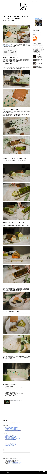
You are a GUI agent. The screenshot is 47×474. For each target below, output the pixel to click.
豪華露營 (34, 51)
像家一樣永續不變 (14, 428)
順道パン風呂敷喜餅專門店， (8, 428)
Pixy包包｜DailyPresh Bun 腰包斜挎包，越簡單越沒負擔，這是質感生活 (39, 63)
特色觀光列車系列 (38, 50)
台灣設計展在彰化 (41, 44)
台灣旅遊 (11, 1)
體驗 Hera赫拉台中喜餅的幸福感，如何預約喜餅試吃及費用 (13, 430)
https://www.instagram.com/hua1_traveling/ (15, 462)
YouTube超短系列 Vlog (8, 464)
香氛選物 (37, 52)
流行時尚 (37, 49)
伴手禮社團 (34, 44)
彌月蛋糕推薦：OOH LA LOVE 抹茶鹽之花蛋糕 (10, 51)
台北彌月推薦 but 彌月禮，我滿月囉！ (10, 435)
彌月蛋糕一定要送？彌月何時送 (8, 49)
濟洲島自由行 (34, 50)
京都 (38, 43)
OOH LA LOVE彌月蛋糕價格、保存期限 (9, 53)
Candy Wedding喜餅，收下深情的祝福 (10, 442)
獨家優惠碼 (42, 50)
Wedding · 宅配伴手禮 (26, 1)
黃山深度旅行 (39, 52)
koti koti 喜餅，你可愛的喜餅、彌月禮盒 (10, 444)
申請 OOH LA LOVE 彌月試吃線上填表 (10, 360)
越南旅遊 (40, 51)
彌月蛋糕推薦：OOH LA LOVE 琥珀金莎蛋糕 (10, 52)
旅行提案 (8, 1)
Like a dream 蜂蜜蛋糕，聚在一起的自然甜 (10, 436)
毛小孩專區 (41, 48)
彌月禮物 (34, 47)
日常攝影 (36, 48)
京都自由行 (40, 43)
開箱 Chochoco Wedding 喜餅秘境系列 (10, 443)
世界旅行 (15, 1)
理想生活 (20, 1)
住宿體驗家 (37, 44)
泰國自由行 (34, 49)
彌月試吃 (4, 450)
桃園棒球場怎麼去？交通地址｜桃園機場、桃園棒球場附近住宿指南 (39, 60)
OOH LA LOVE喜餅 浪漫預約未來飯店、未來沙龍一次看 (12, 422)
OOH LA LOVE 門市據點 (6, 45)
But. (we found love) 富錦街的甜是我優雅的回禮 (11, 427)
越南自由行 (34, 52)
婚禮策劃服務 (32, 1)
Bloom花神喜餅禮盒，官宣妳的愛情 (9, 445)
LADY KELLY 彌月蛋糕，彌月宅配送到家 (10, 439)
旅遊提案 (42, 47)
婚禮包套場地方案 (38, 1)
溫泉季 (39, 49)
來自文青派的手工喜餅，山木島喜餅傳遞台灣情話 (11, 429)
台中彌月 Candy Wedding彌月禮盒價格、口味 (11, 437)
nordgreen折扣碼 (35, 43)
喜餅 (5, 44)
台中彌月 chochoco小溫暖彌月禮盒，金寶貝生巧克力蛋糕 (12, 438)
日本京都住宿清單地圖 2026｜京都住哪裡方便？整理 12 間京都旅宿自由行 (39, 67)
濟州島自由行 (42, 49)
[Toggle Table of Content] (15, 48)
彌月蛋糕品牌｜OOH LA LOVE (8, 54)
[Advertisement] (16, 413)
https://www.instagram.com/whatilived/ (14, 463)
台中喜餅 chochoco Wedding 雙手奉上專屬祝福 (11, 431)
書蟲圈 (38, 48)
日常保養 (34, 48)
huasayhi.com (9, 460)
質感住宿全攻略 (37, 51)
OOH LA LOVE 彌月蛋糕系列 (8, 50)
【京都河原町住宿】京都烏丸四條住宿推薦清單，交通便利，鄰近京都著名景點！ (39, 57)
